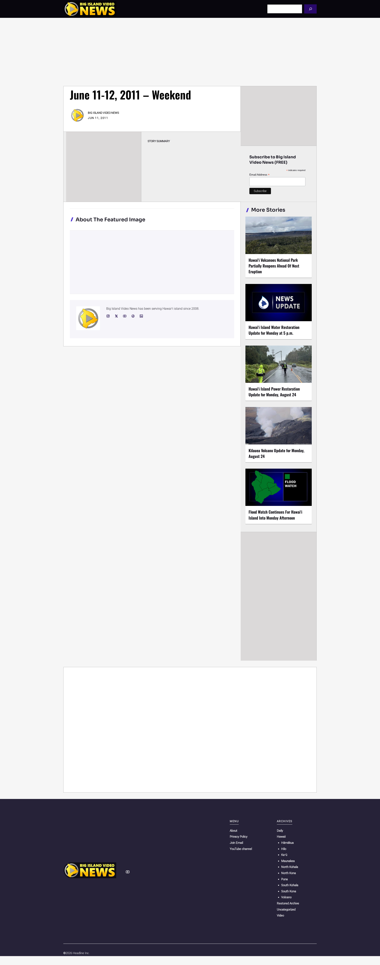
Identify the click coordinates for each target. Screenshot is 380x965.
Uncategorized (286, 909)
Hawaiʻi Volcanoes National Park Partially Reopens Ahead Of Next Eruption (274, 265)
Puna (284, 879)
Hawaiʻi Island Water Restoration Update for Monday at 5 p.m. (274, 330)
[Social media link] (108, 316)
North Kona (288, 873)
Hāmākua (287, 843)
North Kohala (289, 867)
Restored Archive (288, 903)
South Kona (288, 891)
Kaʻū (284, 855)
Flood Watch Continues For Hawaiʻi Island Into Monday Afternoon (275, 515)
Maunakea (288, 861)
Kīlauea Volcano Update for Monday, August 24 (276, 453)
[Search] (310, 8)
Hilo (283, 849)
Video (280, 915)
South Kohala (289, 885)
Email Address (259, 175)
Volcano (286, 897)
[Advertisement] (190, 52)
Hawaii (281, 836)
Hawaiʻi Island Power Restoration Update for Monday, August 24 (274, 391)
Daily (280, 830)
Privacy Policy (238, 836)
